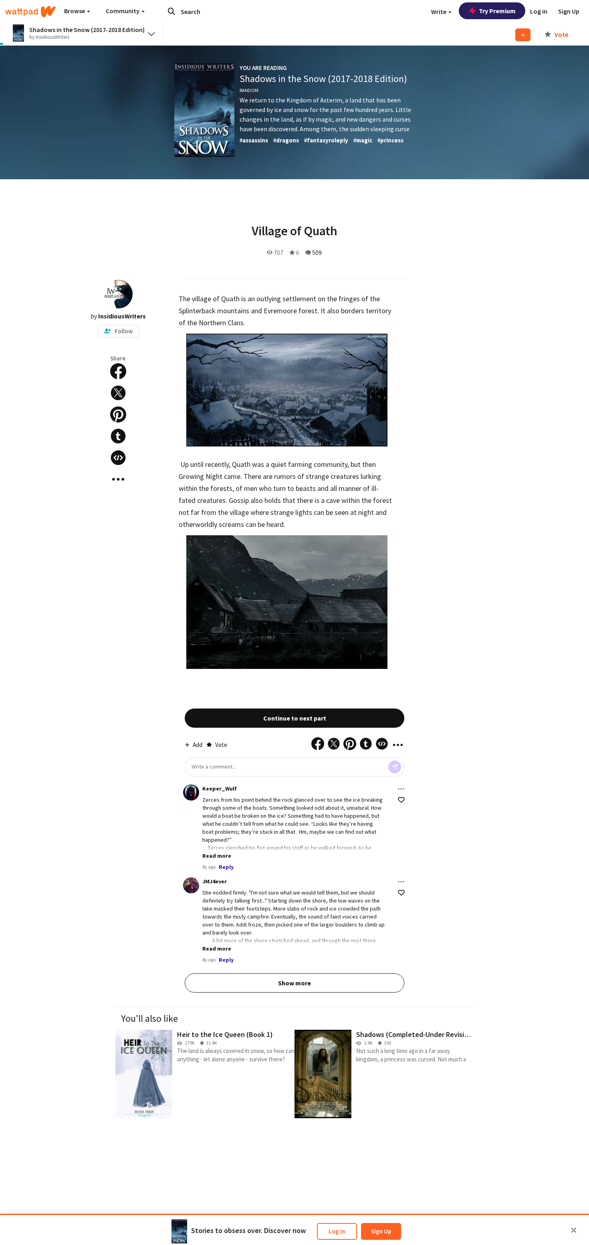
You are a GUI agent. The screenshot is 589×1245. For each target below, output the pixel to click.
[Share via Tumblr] (118, 436)
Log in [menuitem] (538, 11)
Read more (216, 855)
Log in (337, 1231)
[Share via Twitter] (118, 393)
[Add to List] (523, 34)
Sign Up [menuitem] (568, 11)
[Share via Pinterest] (118, 414)
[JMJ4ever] (191, 885)
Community (123, 11)
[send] (394, 767)
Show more (294, 983)
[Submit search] (171, 11)
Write (439, 12)
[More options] (401, 789)
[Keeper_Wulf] (191, 793)
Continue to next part (294, 718)
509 (317, 252)
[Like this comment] (401, 800)
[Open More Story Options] (118, 479)
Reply (226, 867)
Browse (75, 11)
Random (249, 90)
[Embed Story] (118, 458)
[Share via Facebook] (118, 371)
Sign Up (381, 1231)
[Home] (30, 11)
